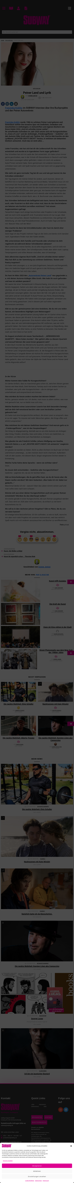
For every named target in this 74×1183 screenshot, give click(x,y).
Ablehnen (37, 1171)
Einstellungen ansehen (37, 1176)
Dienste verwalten (8, 1161)
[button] (71, 1146)
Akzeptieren (37, 1166)
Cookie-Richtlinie (29, 1180)
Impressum (46, 1180)
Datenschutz (38, 1180)
